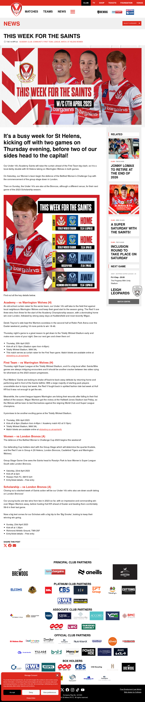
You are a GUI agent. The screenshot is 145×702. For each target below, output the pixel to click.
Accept (12, 692)
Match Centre (124, 301)
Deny (31, 692)
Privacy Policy (31, 698)
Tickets (112, 2)
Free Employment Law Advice (130, 689)
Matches (31, 11)
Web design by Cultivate (132, 692)
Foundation (126, 2)
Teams (48, 11)
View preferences (49, 692)
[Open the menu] (72, 12)
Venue (140, 2)
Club (86, 2)
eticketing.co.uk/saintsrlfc (17, 355)
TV (94, 2)
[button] (57, 675)
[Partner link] (20, 572)
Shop (101, 2)
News (62, 11)
